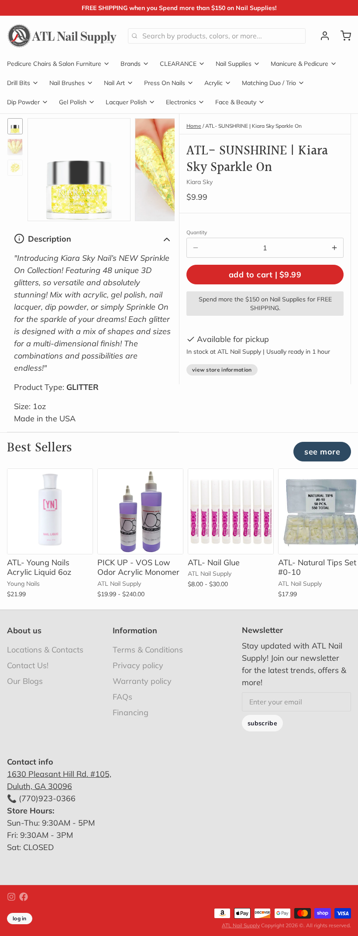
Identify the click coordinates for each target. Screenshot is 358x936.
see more (322, 452)
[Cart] (342, 36)
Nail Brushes (67, 83)
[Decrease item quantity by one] (195, 247)
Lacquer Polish (126, 102)
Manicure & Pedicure (299, 64)
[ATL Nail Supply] (62, 36)
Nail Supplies (233, 64)
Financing (130, 712)
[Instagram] (11, 896)
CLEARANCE (178, 64)
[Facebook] (23, 896)
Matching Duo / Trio (269, 83)
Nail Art (114, 83)
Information (135, 630)
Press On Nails (164, 83)
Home (193, 126)
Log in (20, 918)
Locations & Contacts (45, 650)
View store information (222, 369)
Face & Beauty (235, 102)
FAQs (122, 697)
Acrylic (213, 83)
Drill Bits (18, 83)
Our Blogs (25, 681)
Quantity (196, 232)
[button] (265, 274)
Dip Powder (23, 102)
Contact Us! (27, 665)
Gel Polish (72, 102)
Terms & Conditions (148, 650)
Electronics (181, 102)
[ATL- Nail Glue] (231, 511)
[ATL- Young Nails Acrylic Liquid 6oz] (50, 511)
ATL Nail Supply (241, 925)
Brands (130, 64)
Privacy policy (138, 665)
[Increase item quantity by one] (334, 247)
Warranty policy (142, 681)
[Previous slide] (41, 167)
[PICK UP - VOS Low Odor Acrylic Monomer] (140, 511)
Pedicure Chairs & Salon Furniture (54, 64)
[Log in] (321, 36)
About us (24, 630)
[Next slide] (161, 167)
